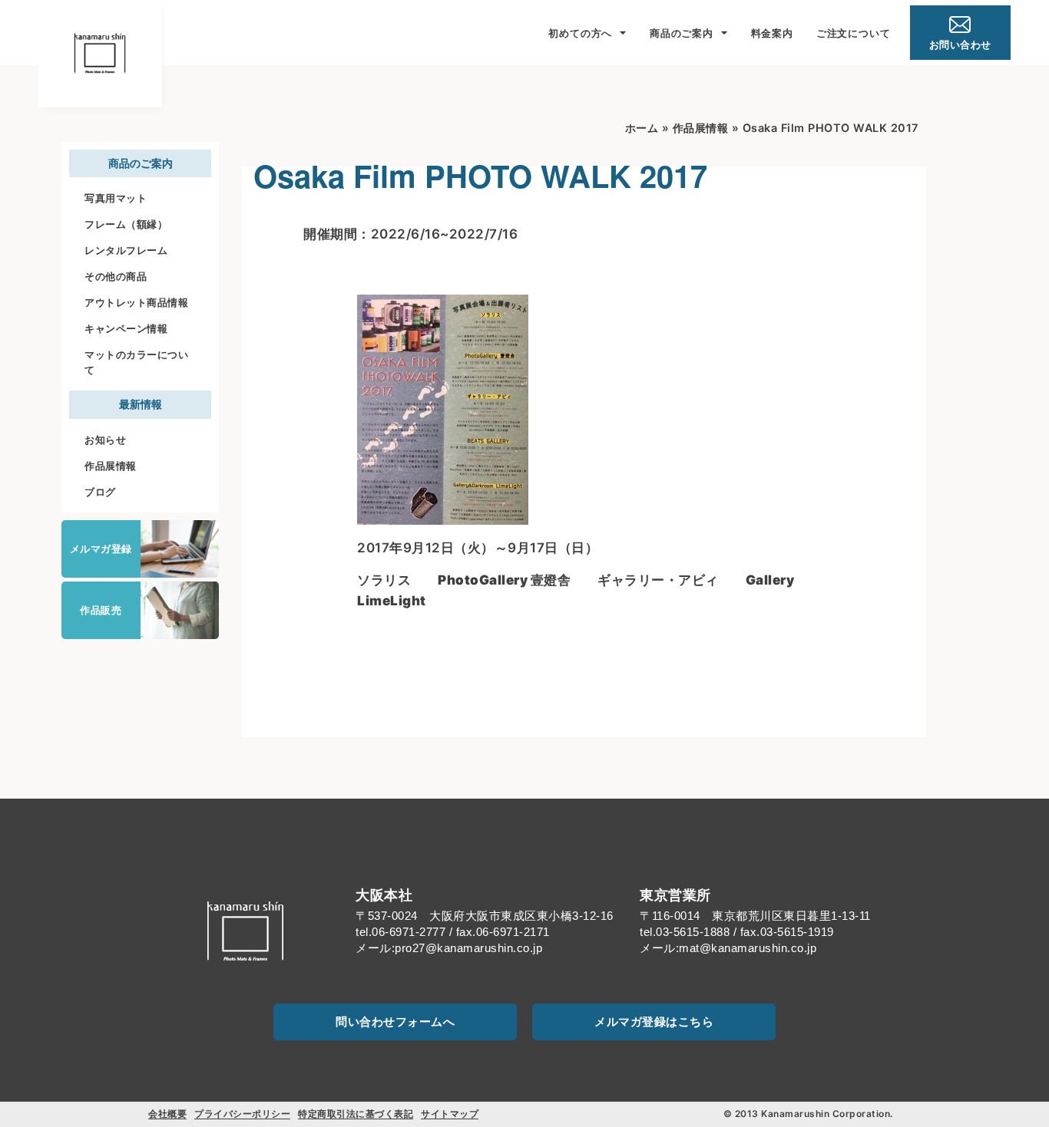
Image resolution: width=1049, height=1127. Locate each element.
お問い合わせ (960, 44)
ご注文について (853, 33)
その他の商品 (115, 276)
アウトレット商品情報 (136, 302)
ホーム (642, 127)
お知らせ (105, 439)
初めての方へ (580, 33)
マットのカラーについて (136, 362)
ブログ (100, 492)
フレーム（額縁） (125, 224)
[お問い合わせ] (960, 24)
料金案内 (772, 33)
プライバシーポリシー (242, 1113)
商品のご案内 (681, 33)
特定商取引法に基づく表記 (355, 1113)
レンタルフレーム (125, 250)
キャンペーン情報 (125, 328)
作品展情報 (110, 466)
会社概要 (167, 1113)
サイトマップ (449, 1113)
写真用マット (115, 198)
